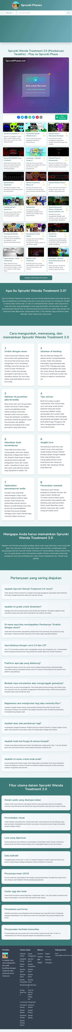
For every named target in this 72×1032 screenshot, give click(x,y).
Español (40, 957)
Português (48, 963)
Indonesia (48, 960)
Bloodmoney (24, 985)
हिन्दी (38, 960)
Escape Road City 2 (23, 992)
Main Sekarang (62, 117)
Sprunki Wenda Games (22, 1023)
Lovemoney (24, 1002)
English (47, 954)
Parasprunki (31, 1002)
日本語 (39, 963)
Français (47, 957)
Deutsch (40, 954)
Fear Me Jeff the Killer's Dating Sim (30, 994)
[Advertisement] (36, 29)
